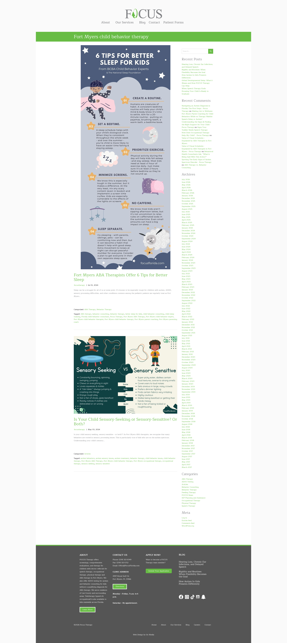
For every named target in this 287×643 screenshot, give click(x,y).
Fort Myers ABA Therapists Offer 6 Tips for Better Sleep (120, 277)
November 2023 (188, 262)
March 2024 (187, 254)
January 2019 (187, 410)
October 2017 (187, 451)
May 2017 (186, 461)
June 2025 (186, 214)
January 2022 (187, 322)
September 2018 (188, 421)
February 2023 (188, 287)
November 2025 (188, 201)
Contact (154, 22)
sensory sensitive (103, 463)
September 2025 (189, 206)
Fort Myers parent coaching (146, 319)
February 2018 (188, 440)
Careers (197, 624)
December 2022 (188, 292)
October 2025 (187, 203)
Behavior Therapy (104, 309)
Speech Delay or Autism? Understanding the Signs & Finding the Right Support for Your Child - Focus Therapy (196, 123)
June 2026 (186, 182)
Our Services (124, 22)
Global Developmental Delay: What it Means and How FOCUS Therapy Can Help (197, 83)
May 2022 (186, 311)
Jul (89, 285)
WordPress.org (188, 525)
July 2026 (186, 179)
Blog (142, 22)
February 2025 (188, 225)
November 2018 (188, 416)
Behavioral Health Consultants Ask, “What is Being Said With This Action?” (197, 154)
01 (92, 285)
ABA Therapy (90, 309)
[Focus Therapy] (143, 13)
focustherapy (79, 285)
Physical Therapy (189, 503)
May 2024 (186, 249)
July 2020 (186, 370)
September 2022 (189, 300)
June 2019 (186, 397)
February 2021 (188, 351)
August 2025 (187, 209)
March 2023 (187, 284)
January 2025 (187, 227)
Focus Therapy (116, 316)
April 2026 (186, 187)
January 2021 (187, 354)
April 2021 (186, 346)
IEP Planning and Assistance (193, 497)
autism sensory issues (105, 458)
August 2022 (187, 303)
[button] (159, 571)
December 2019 (188, 386)
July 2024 (186, 244)
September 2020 (189, 365)
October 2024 (187, 236)
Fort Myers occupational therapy (147, 461)
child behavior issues (154, 458)
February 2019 (188, 408)
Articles (87, 453)
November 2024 (188, 233)
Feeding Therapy (189, 492)
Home (154, 624)
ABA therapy (86, 314)
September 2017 (188, 453)
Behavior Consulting (190, 487)
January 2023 (187, 289)
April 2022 (186, 314)
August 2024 (187, 241)
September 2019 (188, 392)
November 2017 (188, 448)
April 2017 (186, 464)
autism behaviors (88, 458)
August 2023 (187, 271)
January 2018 (187, 443)
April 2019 (186, 402)
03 (93, 429)
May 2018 (186, 432)
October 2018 (187, 418)
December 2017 (188, 445)
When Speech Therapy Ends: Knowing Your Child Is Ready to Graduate (195, 91)
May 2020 (186, 375)
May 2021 (186, 343)
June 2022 (186, 308)
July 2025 (186, 211)
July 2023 (186, 273)
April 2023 (186, 281)
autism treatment (122, 458)
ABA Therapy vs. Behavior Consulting (194, 166)
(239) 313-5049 (125, 559)
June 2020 (186, 373)
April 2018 (186, 435)
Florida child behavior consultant (95, 316)
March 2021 (187, 348)
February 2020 (188, 381)
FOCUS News (187, 495)
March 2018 (187, 437)
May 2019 (186, 400)
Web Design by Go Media (143, 634)
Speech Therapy (188, 505)
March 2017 (187, 467)
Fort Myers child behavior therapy (119, 319)
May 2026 (186, 184)
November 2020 (188, 359)
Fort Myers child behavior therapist (88, 319)
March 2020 (187, 378)
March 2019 (187, 405)
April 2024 (186, 252)
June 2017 (186, 459)
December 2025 (188, 198)
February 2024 (188, 257)
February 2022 (188, 319)
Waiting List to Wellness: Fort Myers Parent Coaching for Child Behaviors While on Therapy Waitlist (197, 114)
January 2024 (187, 260)
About (105, 22)
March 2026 (187, 190)
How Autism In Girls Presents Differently (194, 76)
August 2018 (187, 424)
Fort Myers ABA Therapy (134, 316)
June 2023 (186, 276)
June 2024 (186, 246)
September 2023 (189, 268)
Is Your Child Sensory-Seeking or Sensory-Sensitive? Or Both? (125, 421)
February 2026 (188, 193)
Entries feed (187, 520)
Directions (120, 586)
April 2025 (186, 219)
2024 (96, 285)
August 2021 (187, 335)
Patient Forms (173, 22)
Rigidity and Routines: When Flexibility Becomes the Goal (193, 71)
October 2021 (187, 330)
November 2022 (188, 295)
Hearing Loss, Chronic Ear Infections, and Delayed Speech (197, 65)
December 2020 (188, 357)
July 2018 (186, 426)
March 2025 (187, 222)
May (90, 429)
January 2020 (187, 383)
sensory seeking (88, 463)
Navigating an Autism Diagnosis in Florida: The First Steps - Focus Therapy (196, 108)
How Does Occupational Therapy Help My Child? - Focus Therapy (195, 134)
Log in (184, 517)
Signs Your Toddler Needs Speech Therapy (195, 128)
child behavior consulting (153, 314)
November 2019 (188, 389)
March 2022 (187, 316)
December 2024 (188, 230)
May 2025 (186, 217)
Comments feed (188, 523)
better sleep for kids (133, 314)
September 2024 (189, 238)
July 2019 (186, 394)
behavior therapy (117, 314)
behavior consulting (100, 314)
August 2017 (187, 456)
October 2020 (187, 362)
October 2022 (187, 297)
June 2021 (186, 340)
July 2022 (186, 305)
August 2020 (187, 367)
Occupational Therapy (191, 500)
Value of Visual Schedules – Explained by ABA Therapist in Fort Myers (196, 141)
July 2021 (186, 338)
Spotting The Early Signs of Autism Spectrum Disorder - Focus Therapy (196, 161)
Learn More (87, 609)
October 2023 (187, 265)
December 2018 (188, 413)
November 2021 (188, 327)
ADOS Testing (187, 481)
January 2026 (187, 195)
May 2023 (186, 279)
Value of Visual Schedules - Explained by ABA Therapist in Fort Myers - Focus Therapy (196, 149)
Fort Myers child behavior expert (160, 316)
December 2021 (188, 324)
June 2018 (186, 429)
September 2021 (188, 332)
